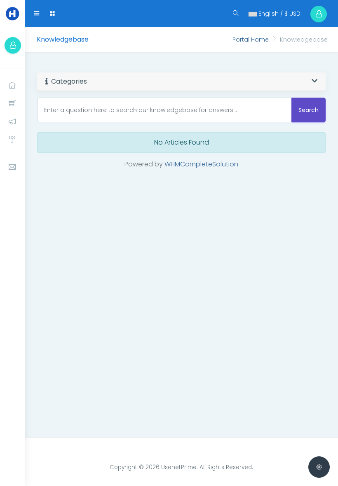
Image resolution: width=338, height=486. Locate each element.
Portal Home (250, 39)
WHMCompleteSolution (201, 164)
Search (308, 110)
